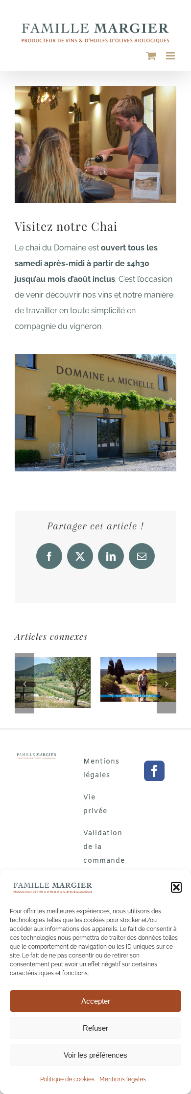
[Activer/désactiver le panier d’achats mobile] (151, 56)
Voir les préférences (95, 1055)
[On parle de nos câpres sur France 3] (138, 661)
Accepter (95, 1001)
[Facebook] (154, 771)
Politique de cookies (67, 1079)
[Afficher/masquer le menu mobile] (171, 56)
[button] (176, 887)
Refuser (95, 1028)
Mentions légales (122, 1079)
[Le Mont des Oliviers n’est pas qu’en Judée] (53, 661)
